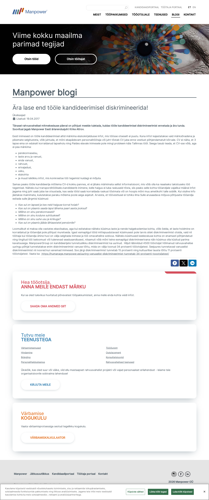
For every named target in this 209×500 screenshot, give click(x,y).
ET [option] (189, 7)
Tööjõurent (112, 347)
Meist (97, 14)
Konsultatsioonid (115, 357)
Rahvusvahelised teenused (120, 362)
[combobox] (107, 7)
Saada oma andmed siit (48, 306)
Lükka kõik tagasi (158, 491)
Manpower (20, 473)
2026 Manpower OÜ (180, 481)
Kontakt (190, 14)
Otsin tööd (31, 59)
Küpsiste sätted (135, 491)
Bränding (26, 357)
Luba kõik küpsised (182, 491)
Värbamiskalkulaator (47, 437)
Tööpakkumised (116, 14)
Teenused (161, 14)
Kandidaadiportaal (147, 7)
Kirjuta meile (40, 384)
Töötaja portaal (171, 7)
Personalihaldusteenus (33, 362)
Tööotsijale (141, 14)
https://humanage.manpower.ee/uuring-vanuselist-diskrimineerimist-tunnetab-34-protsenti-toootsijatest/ (105, 253)
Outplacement (113, 352)
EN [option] (194, 7)
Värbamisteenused (31, 347)
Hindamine (26, 352)
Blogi (175, 14)
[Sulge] (204, 491)
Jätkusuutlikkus (39, 473)
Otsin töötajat (76, 59)
